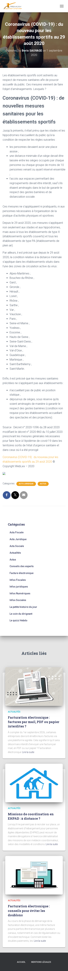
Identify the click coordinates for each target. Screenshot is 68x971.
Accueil (21, 962)
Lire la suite (28, 752)
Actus (43, 484)
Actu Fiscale (17, 532)
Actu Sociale (17, 546)
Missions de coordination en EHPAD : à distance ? (31, 816)
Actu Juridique (26, 484)
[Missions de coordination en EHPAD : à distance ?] (34, 782)
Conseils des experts (22, 566)
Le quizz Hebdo (18, 620)
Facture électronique (21, 573)
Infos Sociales (18, 600)
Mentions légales (41, 962)
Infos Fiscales (18, 580)
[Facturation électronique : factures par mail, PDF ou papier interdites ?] (34, 686)
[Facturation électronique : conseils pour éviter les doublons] (34, 875)
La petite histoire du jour (23, 607)
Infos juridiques (19, 586)
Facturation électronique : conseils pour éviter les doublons (29, 910)
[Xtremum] (14, 6)
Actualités (15, 552)
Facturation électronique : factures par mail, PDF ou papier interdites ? (33, 721)
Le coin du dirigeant (21, 613)
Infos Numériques (20, 593)
